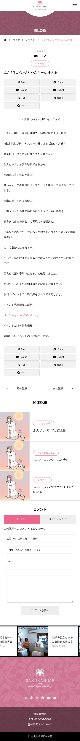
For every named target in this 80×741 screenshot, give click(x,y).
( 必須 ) (23, 539)
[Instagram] (25, 697)
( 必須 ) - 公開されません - (24, 550)
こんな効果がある (46, 453)
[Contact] (54, 697)
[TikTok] (31, 697)
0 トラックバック (58, 519)
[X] (37, 697)
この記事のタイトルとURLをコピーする (40, 119)
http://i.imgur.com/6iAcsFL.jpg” (21, 315)
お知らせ (40, 63)
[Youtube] (48, 697)
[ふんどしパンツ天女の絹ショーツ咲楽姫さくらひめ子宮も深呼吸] (40, 678)
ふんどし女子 (43, 423)
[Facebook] (42, 697)
